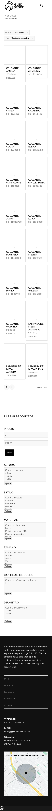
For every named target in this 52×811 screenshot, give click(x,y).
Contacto (8, 705)
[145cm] (25, 555)
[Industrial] (25, 503)
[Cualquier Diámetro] (25, 607)
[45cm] (25, 478)
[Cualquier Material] (25, 525)
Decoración (9, 698)
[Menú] (46, 5)
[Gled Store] (21, 6)
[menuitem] (40, 6)
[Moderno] (25, 506)
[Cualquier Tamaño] (25, 552)
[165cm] (25, 558)
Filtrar (9, 452)
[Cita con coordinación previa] (26, 774)
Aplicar (8, 483)
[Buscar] (40, 6)
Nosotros (8, 685)
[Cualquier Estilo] (25, 497)
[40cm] (25, 476)
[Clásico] (25, 500)
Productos (10, 15)
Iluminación (9, 692)
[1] (25, 583)
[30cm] (25, 473)
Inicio (6, 679)
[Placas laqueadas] (25, 534)
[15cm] (25, 561)
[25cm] (25, 610)
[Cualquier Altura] (25, 470)
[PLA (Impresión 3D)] (25, 531)
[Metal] (25, 528)
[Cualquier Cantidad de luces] (25, 580)
